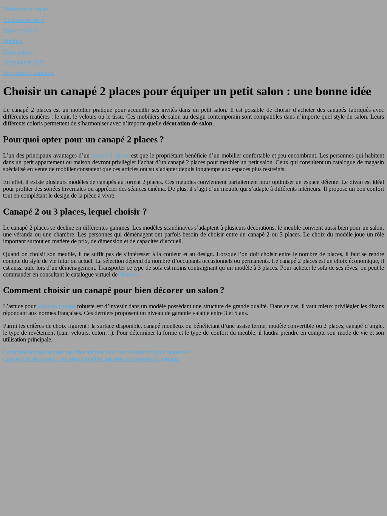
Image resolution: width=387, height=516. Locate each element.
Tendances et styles (26, 9)
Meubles (13, 41)
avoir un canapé (56, 306)
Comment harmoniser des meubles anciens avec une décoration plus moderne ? (97, 352)
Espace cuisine (20, 30)
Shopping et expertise (28, 73)
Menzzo (128, 274)
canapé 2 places (110, 155)
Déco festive (18, 51)
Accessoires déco (23, 20)
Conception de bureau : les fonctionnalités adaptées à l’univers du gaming (90, 359)
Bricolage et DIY (23, 62)
